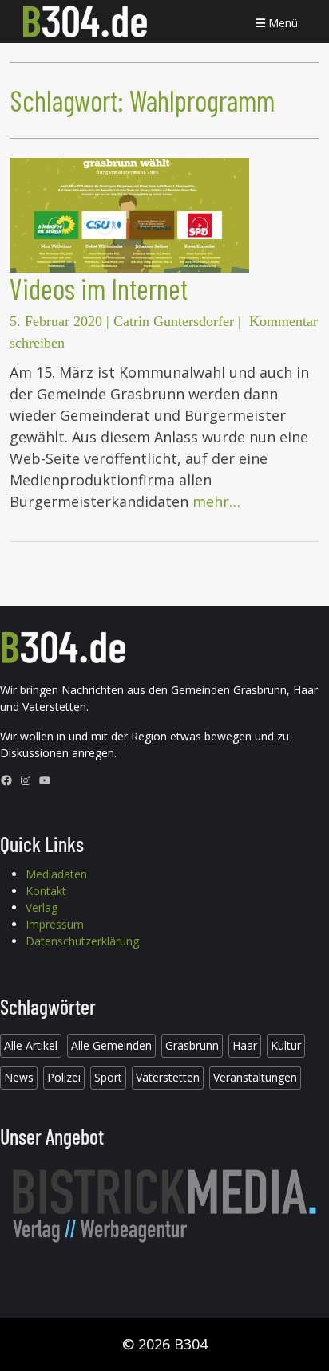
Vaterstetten (168, 1077)
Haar (244, 1045)
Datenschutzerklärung (82, 941)
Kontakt (46, 890)
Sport (108, 1077)
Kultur (286, 1045)
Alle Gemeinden (111, 1045)
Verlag (41, 907)
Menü (281, 22)
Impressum (55, 924)
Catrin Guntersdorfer (173, 321)
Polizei (64, 1077)
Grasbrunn (192, 1045)
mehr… (216, 501)
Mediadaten (56, 874)
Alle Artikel (30, 1045)
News (19, 1077)
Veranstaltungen (255, 1077)
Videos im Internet (99, 288)
